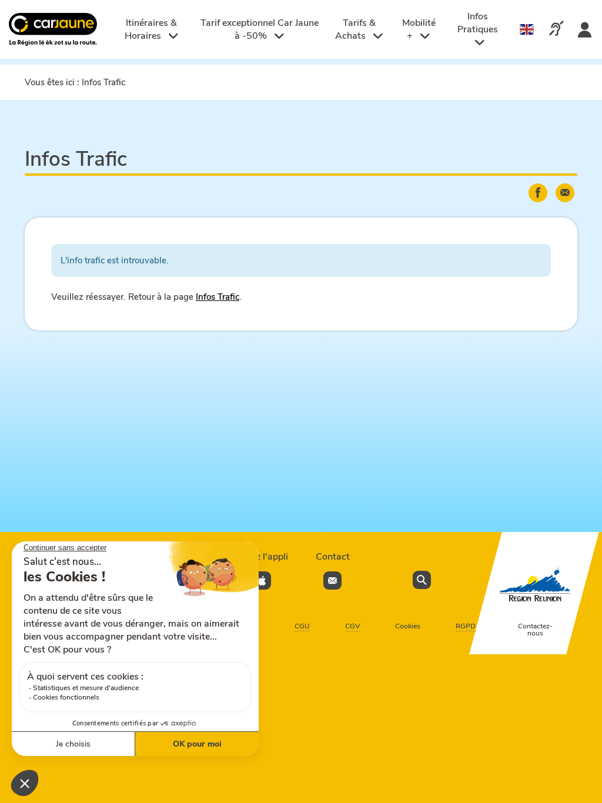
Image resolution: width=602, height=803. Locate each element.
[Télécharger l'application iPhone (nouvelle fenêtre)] (262, 580)
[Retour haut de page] (578, 747)
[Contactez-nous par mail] (332, 580)
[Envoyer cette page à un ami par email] (565, 192)
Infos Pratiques (477, 23)
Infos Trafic (217, 297)
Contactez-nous (535, 630)
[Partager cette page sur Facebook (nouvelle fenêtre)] (538, 192)
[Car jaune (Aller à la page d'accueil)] (54, 29)
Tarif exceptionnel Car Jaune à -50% (259, 29)
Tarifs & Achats (355, 29)
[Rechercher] (422, 580)
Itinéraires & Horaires (151, 29)
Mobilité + (419, 29)
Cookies (407, 626)
